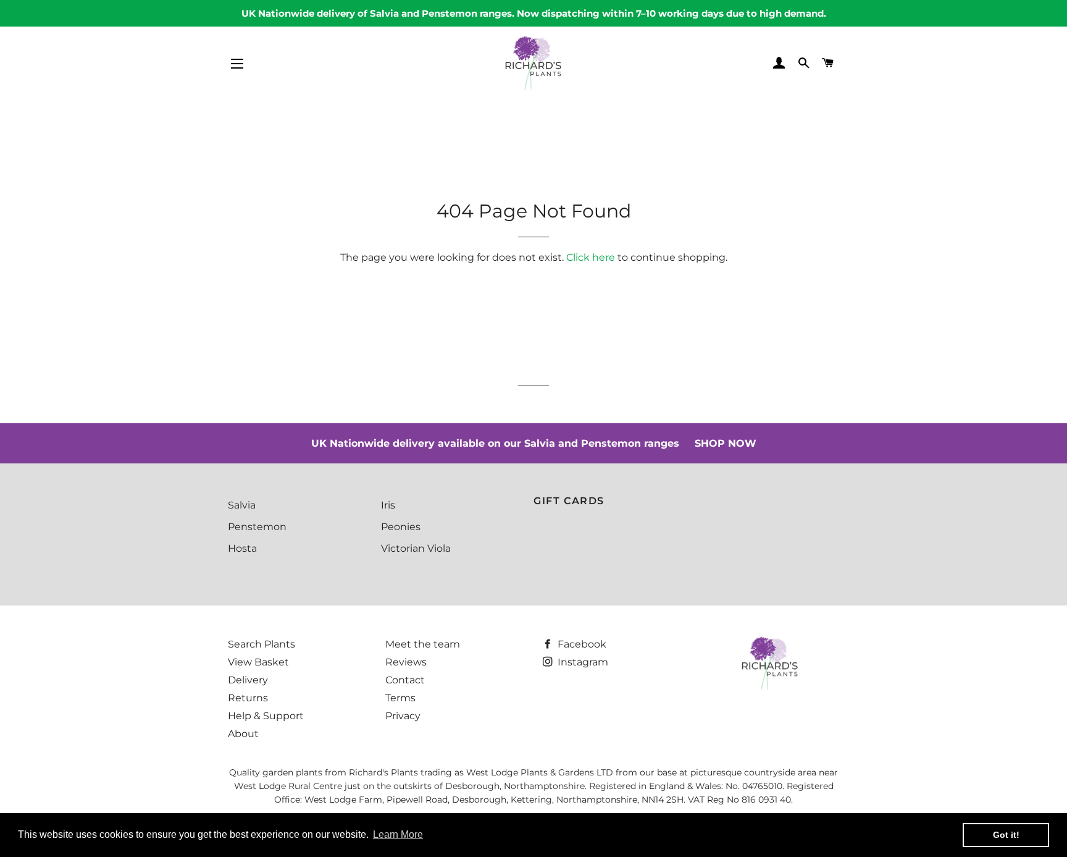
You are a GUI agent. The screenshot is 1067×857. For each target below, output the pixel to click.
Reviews (406, 662)
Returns (248, 698)
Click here (590, 257)
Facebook (580, 644)
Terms (400, 698)
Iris (388, 505)
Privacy (403, 716)
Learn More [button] (398, 834)
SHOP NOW (725, 443)
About (243, 734)
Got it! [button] (1006, 835)
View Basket (258, 662)
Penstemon (257, 527)
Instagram (581, 662)
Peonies (401, 527)
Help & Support (266, 716)
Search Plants (261, 644)
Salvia (242, 505)
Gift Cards (569, 501)
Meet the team (422, 644)
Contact (405, 680)
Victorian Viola (416, 548)
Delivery (248, 680)
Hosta (242, 548)
